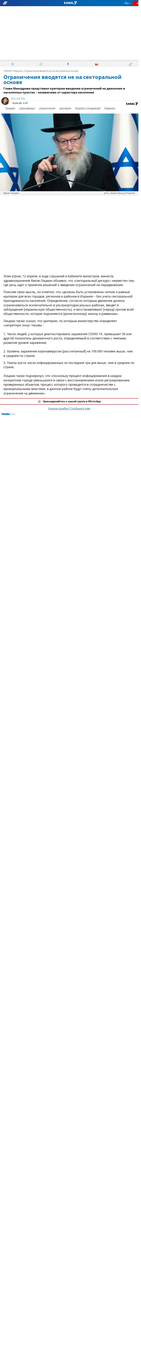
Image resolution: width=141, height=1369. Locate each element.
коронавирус (27, 108)
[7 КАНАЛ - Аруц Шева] (70, 3)
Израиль (18, 71)
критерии (65, 108)
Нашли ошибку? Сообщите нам (69, 408)
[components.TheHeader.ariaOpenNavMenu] (22, 3)
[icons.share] (136, 3)
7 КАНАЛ (7, 71)
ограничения (47, 108)
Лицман (10, 108)
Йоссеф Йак (18, 99)
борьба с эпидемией (87, 108)
